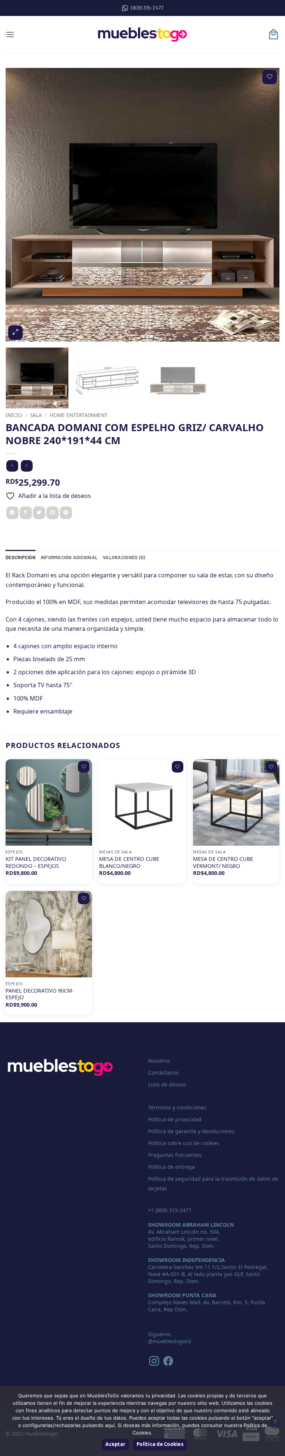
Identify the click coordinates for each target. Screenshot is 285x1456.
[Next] (264, 204)
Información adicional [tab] (69, 557)
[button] (10, 34)
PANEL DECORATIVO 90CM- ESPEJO (40, 994)
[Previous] (20, 204)
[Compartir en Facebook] (26, 512)
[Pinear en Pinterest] (66, 512)
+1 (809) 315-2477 (169, 1210)
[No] (275, 1423)
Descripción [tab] (21, 557)
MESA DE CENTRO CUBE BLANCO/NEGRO (129, 862)
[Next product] (12, 466)
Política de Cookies (160, 1444)
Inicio (14, 415)
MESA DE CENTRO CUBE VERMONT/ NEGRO (223, 862)
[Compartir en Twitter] (39, 512)
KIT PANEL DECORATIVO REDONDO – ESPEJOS (36, 862)
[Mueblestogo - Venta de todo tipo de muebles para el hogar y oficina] (142, 34)
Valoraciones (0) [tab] (124, 557)
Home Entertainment (79, 415)
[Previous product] (26, 466)
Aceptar (115, 1444)
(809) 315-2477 (147, 7)
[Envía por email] (52, 512)
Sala (36, 415)
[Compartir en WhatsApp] (12, 512)
